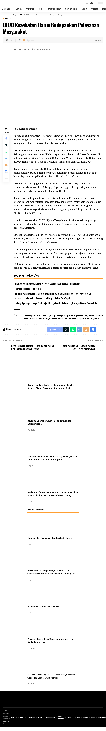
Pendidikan (32, 430)
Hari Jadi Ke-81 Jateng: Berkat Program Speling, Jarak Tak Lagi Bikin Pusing (47, 284)
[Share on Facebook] (15, 40)
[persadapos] (18, 3)
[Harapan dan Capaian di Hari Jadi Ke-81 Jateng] (37, 522)
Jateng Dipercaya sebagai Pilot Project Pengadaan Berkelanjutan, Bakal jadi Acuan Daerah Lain (56, 303)
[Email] (24, 40)
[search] (87, 3)
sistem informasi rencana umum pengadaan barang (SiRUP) (74, 318)
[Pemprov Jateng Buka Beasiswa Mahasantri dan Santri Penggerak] (37, 624)
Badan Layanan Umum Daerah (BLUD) (39, 315)
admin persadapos (20, 49)
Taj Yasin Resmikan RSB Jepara (28, 288)
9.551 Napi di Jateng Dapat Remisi (43, 606)
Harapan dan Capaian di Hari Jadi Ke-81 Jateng (49, 538)
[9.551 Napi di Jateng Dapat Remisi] (37, 591)
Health (7, 18)
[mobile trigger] (5, 3)
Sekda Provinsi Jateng (39, 318)
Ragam (30, 466)
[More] (32, 40)
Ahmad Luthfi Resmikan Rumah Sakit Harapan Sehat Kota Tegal (42, 298)
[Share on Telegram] (6, 158)
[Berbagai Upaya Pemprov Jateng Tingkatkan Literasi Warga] (37, 405)
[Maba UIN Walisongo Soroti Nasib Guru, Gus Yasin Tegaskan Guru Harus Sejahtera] (37, 659)
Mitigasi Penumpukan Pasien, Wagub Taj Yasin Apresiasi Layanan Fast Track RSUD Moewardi (54, 293)
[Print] (28, 40)
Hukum (30, 612)
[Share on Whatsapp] (6, 151)
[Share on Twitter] (19, 40)
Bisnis (30, 394)
